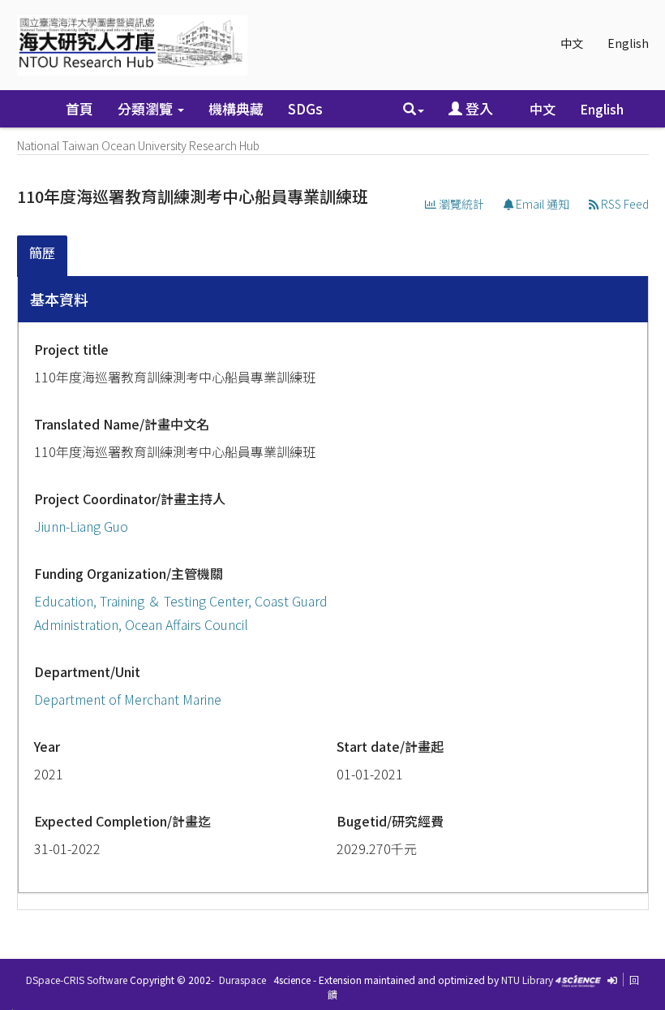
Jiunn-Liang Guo (81, 526)
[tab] (43, 256)
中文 (571, 43)
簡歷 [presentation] (42, 252)
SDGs (305, 108)
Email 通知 (541, 204)
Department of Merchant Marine (127, 699)
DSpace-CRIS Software (76, 979)
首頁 (79, 108)
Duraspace (242, 979)
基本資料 (59, 298)
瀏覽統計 (460, 204)
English (628, 43)
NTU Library (527, 979)
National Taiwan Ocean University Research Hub (138, 145)
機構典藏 (236, 108)
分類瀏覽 (147, 108)
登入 (477, 108)
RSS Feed (623, 204)
